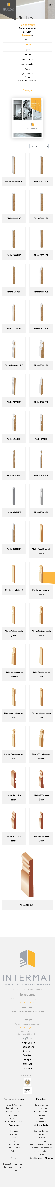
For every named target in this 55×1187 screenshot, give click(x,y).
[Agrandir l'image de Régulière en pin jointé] (14, 573)
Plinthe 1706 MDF (41, 475)
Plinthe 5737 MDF (41, 402)
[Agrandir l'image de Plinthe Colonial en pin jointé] (14, 614)
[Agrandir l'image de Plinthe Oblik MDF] (41, 275)
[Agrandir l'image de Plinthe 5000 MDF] (41, 201)
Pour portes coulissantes (41, 1147)
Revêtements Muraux (27, 80)
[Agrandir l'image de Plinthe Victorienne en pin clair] (41, 737)
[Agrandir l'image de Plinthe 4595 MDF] (14, 495)
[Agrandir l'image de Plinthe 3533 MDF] (14, 532)
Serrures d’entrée (41, 1131)
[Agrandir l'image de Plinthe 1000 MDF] (14, 201)
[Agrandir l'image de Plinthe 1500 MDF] (41, 164)
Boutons (41, 1137)
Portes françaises (13, 1108)
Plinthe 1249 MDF (14, 328)
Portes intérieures (27, 28)
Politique (28, 1067)
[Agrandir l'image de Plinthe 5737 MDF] (41, 385)
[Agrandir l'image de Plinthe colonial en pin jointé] (41, 573)
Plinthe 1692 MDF (41, 328)
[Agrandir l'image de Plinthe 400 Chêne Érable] (41, 778)
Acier (27, 76)
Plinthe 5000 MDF (41, 218)
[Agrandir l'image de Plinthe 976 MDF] (41, 422)
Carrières (28, 1055)
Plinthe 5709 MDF (41, 512)
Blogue (28, 1059)
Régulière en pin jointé (14, 590)
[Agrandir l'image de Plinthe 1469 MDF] (41, 238)
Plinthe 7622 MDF (14, 402)
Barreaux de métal (41, 1111)
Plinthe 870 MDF (13, 475)
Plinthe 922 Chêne (27, 905)
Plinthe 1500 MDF (41, 181)
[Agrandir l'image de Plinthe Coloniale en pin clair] (14, 696)
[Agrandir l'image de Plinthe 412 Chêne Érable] (14, 819)
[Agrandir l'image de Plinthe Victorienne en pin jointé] (14, 655)
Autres (27, 69)
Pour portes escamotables (41, 1144)
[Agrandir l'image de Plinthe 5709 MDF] (41, 495)
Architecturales (27, 64)
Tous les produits (27, 24)
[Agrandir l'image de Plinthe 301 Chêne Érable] (14, 778)
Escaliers (27, 31)
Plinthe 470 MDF (13, 292)
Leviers (41, 1134)
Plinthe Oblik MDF (41, 292)
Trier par (50, 142)
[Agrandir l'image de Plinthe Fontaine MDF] (14, 348)
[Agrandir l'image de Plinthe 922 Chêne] (27, 874)
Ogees (27, 49)
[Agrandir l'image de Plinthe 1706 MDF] (41, 458)
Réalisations (27, 1046)
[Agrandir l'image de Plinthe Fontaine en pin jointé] (41, 614)
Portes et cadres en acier (13, 1164)
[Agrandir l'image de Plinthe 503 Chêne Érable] (41, 819)
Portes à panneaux (13, 1111)
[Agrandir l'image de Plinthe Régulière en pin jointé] (41, 532)
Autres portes (14, 1118)
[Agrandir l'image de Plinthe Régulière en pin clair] (41, 655)
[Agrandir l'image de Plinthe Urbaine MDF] (14, 164)
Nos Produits (27, 1042)
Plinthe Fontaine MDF (14, 365)
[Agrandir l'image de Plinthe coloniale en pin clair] (41, 696)
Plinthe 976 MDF (41, 439)
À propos (27, 1050)
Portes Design (14, 1115)
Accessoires (41, 1121)
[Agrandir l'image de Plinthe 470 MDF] (14, 275)
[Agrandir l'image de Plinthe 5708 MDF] (41, 348)
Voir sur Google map (27, 1002)
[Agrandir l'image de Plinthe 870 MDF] (14, 458)
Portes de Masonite (14, 1105)
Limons (41, 1118)
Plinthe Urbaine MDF (14, 181)
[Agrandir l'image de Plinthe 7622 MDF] (14, 385)
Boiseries (26, 35)
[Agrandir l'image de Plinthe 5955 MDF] (14, 422)
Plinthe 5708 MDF (41, 365)
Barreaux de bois (41, 1108)
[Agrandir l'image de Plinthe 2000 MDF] (14, 238)
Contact (27, 1063)
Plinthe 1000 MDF (14, 218)
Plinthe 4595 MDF (14, 512)
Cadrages (27, 40)
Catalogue (27, 90)
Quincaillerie (27, 73)
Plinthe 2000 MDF (14, 255)
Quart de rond (27, 59)
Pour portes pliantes (41, 1151)
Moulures (27, 54)
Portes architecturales (13, 1167)
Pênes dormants (41, 1141)
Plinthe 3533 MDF (14, 549)
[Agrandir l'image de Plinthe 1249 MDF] (14, 311)
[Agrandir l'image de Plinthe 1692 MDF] (41, 311)
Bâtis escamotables (13, 1121)
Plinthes (27, 44)
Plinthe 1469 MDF (41, 255)
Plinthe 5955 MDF (14, 439)
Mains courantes (41, 1105)
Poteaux (41, 1115)
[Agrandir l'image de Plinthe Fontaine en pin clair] (14, 737)
